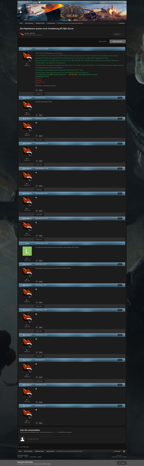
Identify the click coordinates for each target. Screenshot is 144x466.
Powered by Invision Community (119, 456)
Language (19, 456)
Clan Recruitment (37, 35)
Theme (26, 456)
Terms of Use (38, 463)
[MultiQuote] (37, 90)
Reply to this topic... (34, 439)
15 (27, 64)
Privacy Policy (33, 456)
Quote (40, 90)
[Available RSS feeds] (124, 451)
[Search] (125, 2)
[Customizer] (40, 2)
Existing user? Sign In (24, 2)
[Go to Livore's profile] (27, 251)
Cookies (40, 456)
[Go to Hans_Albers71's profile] (22, 34)
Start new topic (103, 41)
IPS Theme (19, 455)
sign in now (55, 432)
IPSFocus (26, 455)
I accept (122, 463)
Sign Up (35, 2)
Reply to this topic (117, 41)
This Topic (118, 2)
